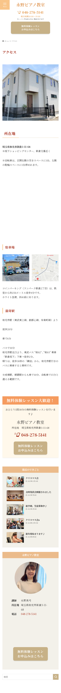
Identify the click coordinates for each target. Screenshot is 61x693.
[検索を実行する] (56, 677)
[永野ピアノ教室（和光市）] (30, 4)
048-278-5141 (29, 614)
